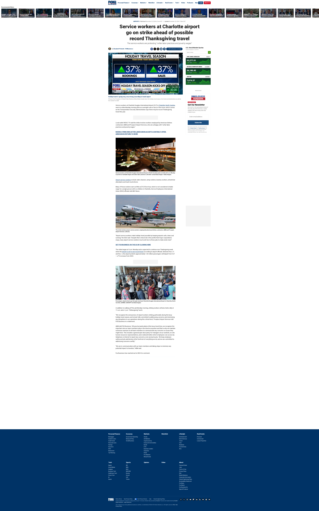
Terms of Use (202, 128)
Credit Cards (111, 440)
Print (161, 49)
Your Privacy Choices (142, 499)
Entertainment (183, 436)
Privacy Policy (193, 128)
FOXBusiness (129, 48)
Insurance (110, 446)
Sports (128, 462)
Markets (143, 3)
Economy (134, 3)
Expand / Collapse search (197, 3)
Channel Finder (183, 465)
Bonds (145, 444)
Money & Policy (130, 438)
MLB (127, 469)
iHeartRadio (209, 499)
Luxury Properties (201, 440)
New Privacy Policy (128, 499)
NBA (127, 467)
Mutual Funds (147, 456)
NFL (127, 465)
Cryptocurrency (148, 440)
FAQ (180, 473)
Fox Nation (182, 485)
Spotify (206, 499)
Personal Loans (112, 442)
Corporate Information (185, 477)
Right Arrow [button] (316, 13)
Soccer (128, 475)
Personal (199, 436)
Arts (180, 448)
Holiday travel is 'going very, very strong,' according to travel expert (129, 97)
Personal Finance (123, 3)
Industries (146, 450)
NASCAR (128, 471)
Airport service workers (123, 180)
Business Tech (112, 471)
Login (200, 2)
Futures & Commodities (150, 442)
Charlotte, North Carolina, (167, 105)
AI (108, 477)
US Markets (147, 438)
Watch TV (207, 2)
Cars (180, 442)
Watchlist (151, 3)
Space (110, 479)
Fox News (181, 483)
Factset (158, 500)
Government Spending (132, 436)
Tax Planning (111, 452)
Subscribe (198, 122)
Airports (136, 21)
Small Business (130, 440)
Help (150, 499)
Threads (158, 49)
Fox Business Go (183, 487)
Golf (127, 477)
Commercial (200, 438)
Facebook (151, 49)
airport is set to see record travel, (133, 252)
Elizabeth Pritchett (118, 48)
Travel (180, 440)
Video (183, 3)
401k (109, 448)
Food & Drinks (182, 446)
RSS (200, 499)
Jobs (180, 467)
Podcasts (190, 3)
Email (164, 49)
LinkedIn (196, 499)
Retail (145, 452)
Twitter (155, 49)
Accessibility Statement (185, 481)
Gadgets (110, 469)
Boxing (128, 473)
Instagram (187, 499)
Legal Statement (127, 502)
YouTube (190, 499)
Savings (110, 444)
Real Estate (168, 3)
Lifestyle (159, 3)
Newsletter (203, 499)
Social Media (111, 467)
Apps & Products (183, 489)
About (181, 462)
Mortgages (111, 436)
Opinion (146, 462)
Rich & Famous (183, 438)
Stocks (145, 436)
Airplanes (181, 444)
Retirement (111, 450)
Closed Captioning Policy (185, 479)
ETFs (145, 446)
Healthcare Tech (112, 473)
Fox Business (112, 3)
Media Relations (183, 475)
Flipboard (193, 499)
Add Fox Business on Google (175, 48)
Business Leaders (148, 448)
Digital (110, 465)
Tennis (128, 479)
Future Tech (111, 475)
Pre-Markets (147, 454)
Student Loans (112, 438)
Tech (176, 3)
